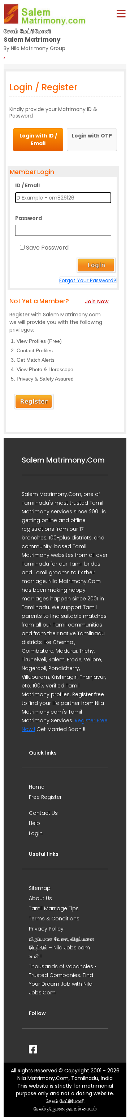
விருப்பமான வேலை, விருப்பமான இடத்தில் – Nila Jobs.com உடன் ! (61, 947)
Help (34, 823)
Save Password (47, 247)
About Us (40, 898)
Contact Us (43, 813)
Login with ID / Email (38, 139)
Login (36, 833)
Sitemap (40, 888)
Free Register (45, 797)
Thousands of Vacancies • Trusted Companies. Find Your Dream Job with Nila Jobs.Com (62, 979)
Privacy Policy (46, 928)
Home (36, 786)
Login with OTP (92, 135)
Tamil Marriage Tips (54, 908)
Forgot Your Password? (87, 280)
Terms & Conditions (54, 918)
